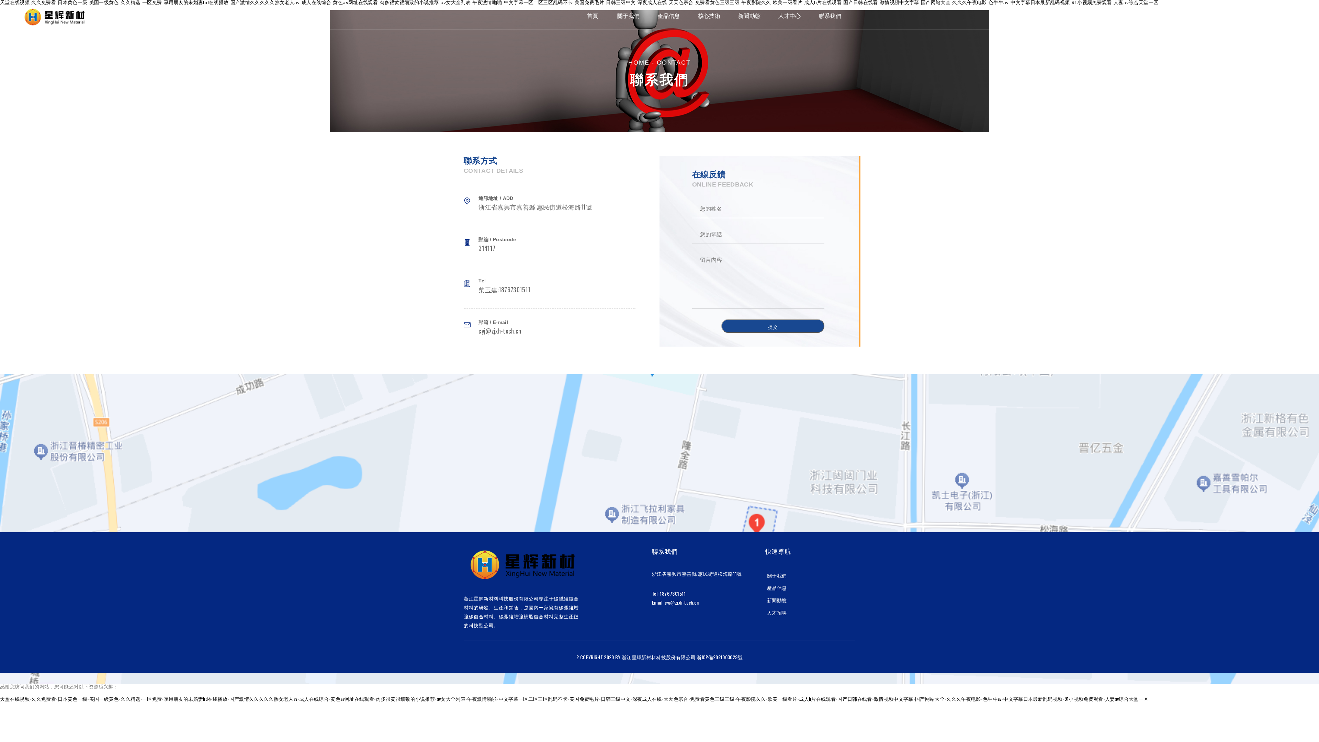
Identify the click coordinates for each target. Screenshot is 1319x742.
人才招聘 (777, 612)
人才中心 (789, 15)
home (638, 62)
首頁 (592, 15)
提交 (773, 326)
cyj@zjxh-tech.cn (682, 602)
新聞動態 (749, 15)
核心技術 (709, 15)
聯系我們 (830, 15)
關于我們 (628, 15)
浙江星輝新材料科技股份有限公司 (659, 657)
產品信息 (668, 15)
